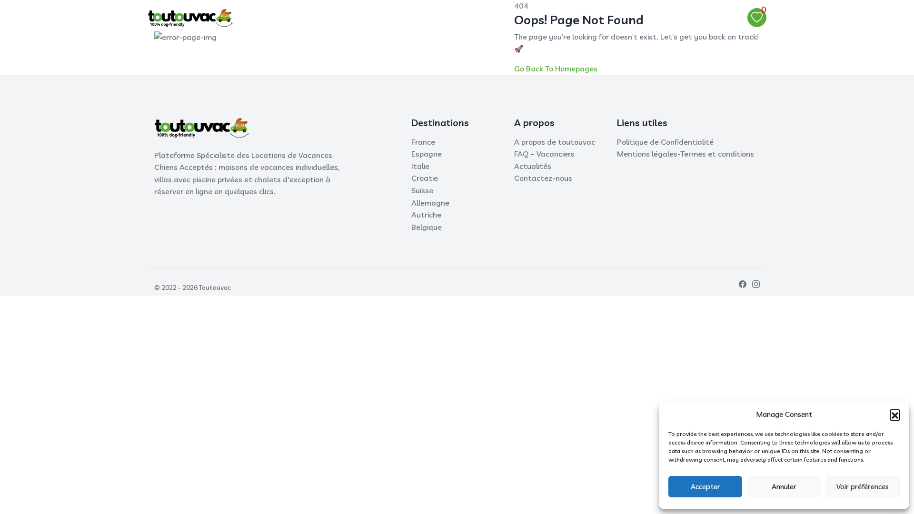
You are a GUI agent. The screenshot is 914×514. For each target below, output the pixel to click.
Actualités (532, 166)
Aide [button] (479, 17)
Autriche (426, 214)
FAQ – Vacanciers (544, 153)
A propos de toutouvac (554, 142)
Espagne (426, 153)
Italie (420, 166)
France (423, 142)
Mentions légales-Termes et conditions (685, 153)
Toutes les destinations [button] (329, 17)
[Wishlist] (756, 17)
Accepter (705, 486)
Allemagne (430, 203)
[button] (895, 414)
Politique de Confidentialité (665, 142)
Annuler (784, 486)
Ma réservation (428, 17)
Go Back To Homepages (555, 68)
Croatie (424, 178)
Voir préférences (862, 486)
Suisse (422, 190)
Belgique (426, 227)
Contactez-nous (543, 178)
